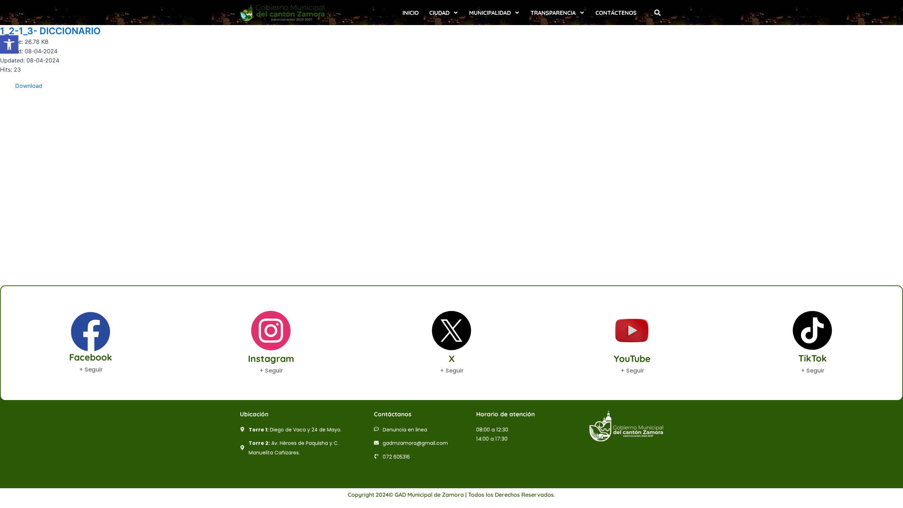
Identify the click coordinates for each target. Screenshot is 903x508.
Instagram (271, 358)
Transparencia (553, 12)
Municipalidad (490, 12)
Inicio (410, 12)
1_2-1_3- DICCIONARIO (50, 30)
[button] (657, 12)
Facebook (90, 357)
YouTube (632, 358)
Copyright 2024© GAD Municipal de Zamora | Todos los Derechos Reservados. (451, 494)
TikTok (812, 358)
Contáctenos (616, 12)
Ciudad (439, 12)
